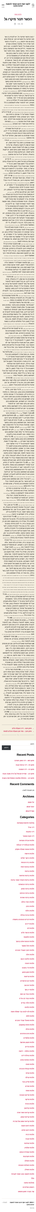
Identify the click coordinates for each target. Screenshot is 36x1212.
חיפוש (32, 744)
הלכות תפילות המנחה (26, 1165)
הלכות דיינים (29, 924)
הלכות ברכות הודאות (26, 876)
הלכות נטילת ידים (28, 1055)
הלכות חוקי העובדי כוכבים (24, 950)
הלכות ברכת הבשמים (26, 884)
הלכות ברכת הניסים (27, 893)
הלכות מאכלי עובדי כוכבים (24, 1020)
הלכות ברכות (29, 871)
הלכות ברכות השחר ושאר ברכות (22, 880)
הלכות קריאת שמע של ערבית (23, 1121)
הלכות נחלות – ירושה (26, 1051)
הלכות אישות (29, 854)
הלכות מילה (30, 1029)
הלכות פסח (18, 14)
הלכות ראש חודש (28, 1130)
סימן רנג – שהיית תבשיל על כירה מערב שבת (18, 774)
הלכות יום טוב (29, 985)
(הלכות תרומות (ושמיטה (25, 823)
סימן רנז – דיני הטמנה (26, 769)
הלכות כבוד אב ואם (27, 994)
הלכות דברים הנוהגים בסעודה (23, 919)
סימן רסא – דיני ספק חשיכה (24, 761)
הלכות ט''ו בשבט (28, 968)
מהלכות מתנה (29, 1183)
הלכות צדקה (29, 1099)
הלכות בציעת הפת (27, 867)
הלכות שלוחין (29, 1148)
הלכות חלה (30, 955)
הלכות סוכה (30, 1064)
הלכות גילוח (29, 911)
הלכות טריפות (29, 976)
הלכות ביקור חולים (27, 858)
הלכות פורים (29, 1086)
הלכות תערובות (28, 1156)
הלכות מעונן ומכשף (27, 1042)
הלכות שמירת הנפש (27, 1152)
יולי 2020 (31, 802)
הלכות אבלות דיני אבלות (25, 845)
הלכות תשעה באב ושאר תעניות (22, 1174)
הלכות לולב (30, 1016)
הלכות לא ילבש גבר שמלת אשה (22, 1012)
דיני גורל (31, 827)
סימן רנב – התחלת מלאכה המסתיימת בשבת (18, 778)
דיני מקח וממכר (28, 836)
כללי (32, 1178)
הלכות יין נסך (29, 990)
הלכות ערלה (29, 1077)
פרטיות (32, 1208)
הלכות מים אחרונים (27, 1034)
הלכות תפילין (29, 1170)
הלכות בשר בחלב (27, 902)
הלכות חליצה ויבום (27, 959)
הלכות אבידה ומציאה (26, 840)
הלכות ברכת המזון (27, 889)
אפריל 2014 (30, 811)
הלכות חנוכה (29, 963)
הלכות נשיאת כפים (27, 1060)
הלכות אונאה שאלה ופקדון (24, 849)
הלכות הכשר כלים (27, 933)
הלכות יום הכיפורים (27, 981)
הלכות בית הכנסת (27, 862)
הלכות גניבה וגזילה (27, 915)
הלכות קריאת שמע (27, 1117)
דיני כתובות (30, 832)
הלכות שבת (30, 1139)
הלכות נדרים (29, 1047)
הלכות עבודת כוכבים (26, 1069)
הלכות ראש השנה (27, 1126)
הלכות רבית (30, 1134)
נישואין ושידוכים (28, 1187)
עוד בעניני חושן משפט (26, 1191)
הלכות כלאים (29, 1007)
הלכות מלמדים (28, 1038)
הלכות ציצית (29, 1104)
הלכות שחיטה (29, 1143)
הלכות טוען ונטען (28, 972)
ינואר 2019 (30, 807)
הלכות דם (30, 928)
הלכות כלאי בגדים (27, 1003)
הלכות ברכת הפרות (27, 897)
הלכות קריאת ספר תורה (25, 1112)
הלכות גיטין (30, 906)
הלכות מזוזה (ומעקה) (26, 1025)
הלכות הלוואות (29, 937)
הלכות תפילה (29, 1161)
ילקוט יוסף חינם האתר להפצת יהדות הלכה (18, 5)
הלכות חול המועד (28, 946)
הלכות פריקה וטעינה (26, 1095)
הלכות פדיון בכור (28, 1082)
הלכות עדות (30, 1073)
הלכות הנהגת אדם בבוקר (25, 941)
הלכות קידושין (29, 1108)
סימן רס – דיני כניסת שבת (25, 765)
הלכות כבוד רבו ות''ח (26, 998)
